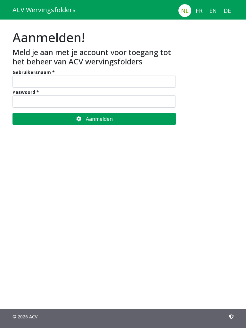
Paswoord (23, 92)
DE (227, 10)
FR (199, 10)
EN (213, 10)
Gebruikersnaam (31, 72)
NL (185, 10)
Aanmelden (99, 118)
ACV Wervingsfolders (44, 9)
